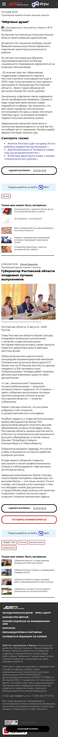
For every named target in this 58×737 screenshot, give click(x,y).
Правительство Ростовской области (21, 321)
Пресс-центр (43, 613)
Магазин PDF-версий (15, 617)
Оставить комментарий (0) (29, 519)
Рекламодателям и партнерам (22, 632)
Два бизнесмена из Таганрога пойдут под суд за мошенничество (29, 151)
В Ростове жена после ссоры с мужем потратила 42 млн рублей (29, 157)
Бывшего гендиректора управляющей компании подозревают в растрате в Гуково (32, 239)
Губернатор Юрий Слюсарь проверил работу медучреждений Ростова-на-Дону (33, 580)
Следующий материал (27, 729)
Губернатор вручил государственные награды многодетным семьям (31, 561)
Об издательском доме (17, 613)
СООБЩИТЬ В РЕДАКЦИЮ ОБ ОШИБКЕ (24, 636)
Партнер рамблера (28, 722)
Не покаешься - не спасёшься (28, 219)
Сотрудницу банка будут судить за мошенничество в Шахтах (30, 248)
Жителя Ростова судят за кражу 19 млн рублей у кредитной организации (29, 145)
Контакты (8, 628)
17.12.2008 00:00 (9, 12)
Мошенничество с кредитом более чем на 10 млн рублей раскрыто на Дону (33, 210)
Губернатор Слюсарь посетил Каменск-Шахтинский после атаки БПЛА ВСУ (32, 590)
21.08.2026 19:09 (9, 264)
